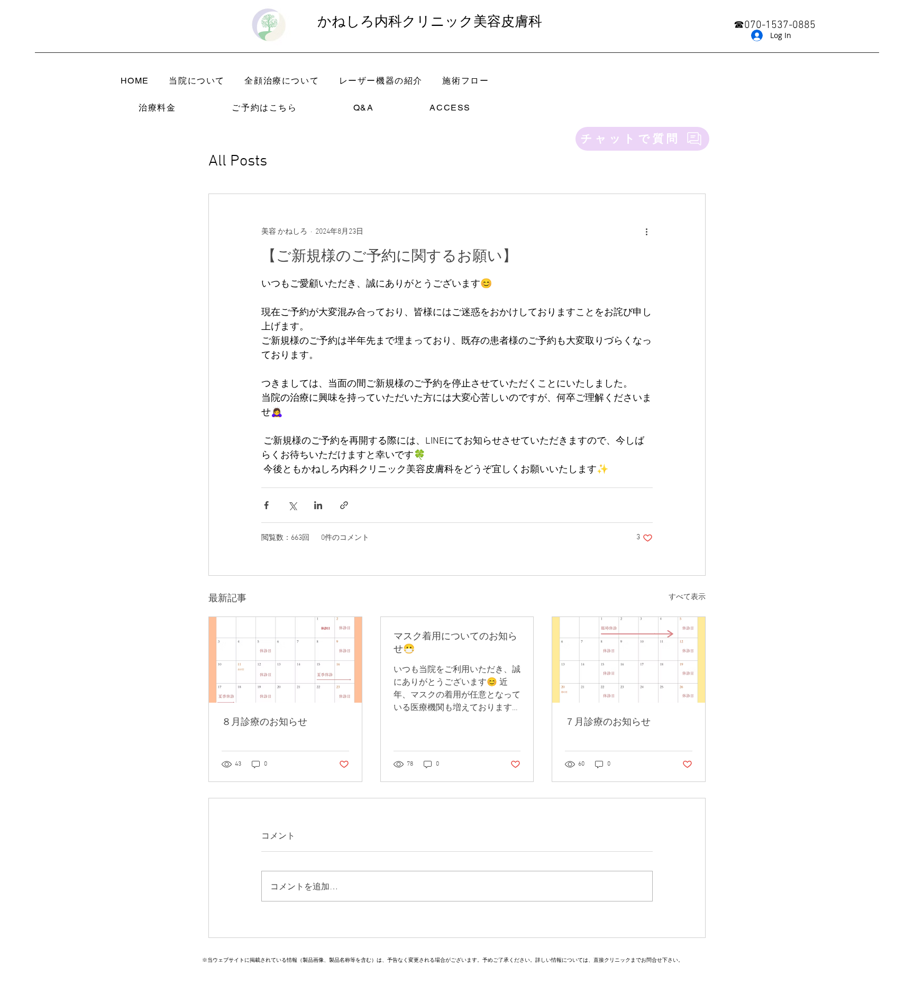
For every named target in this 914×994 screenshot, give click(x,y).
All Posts (237, 161)
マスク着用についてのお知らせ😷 (455, 643)
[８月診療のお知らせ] (285, 660)
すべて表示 (687, 597)
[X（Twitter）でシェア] (292, 505)
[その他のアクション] (646, 232)
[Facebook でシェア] (266, 505)
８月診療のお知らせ (264, 722)
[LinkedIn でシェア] (318, 505)
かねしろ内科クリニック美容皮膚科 (429, 22)
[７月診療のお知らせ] (628, 660)
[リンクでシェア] (344, 505)
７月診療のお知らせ (608, 722)
